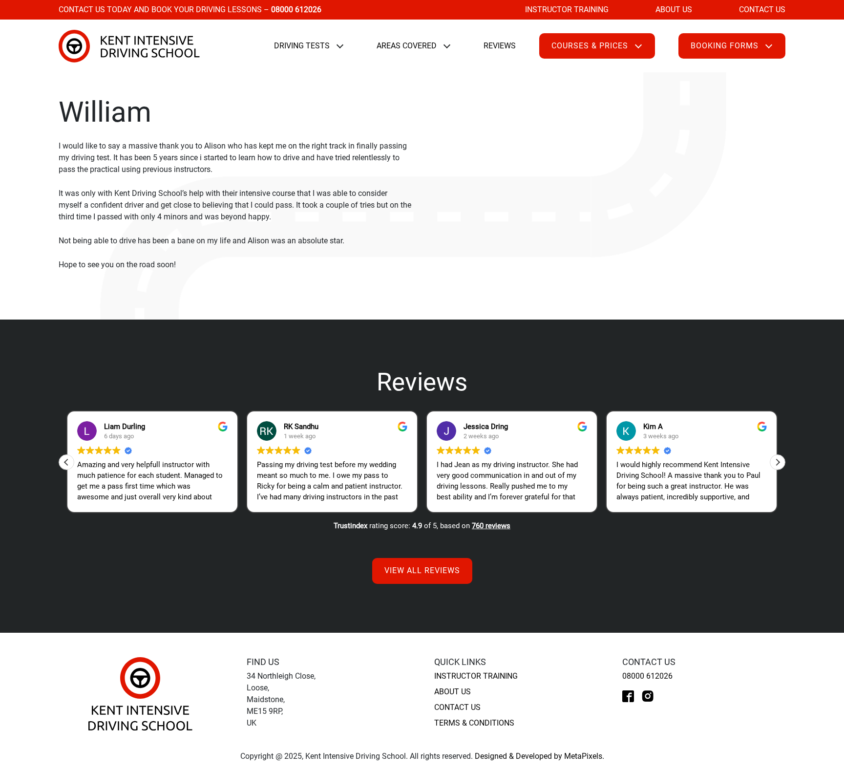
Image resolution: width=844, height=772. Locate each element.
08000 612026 (647, 676)
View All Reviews (422, 570)
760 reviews (491, 525)
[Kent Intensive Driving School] (140, 693)
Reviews (500, 45)
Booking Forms (725, 45)
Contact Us (762, 9)
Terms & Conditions (474, 723)
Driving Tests (302, 45)
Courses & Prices (589, 45)
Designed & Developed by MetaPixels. (539, 756)
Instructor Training (567, 9)
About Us (673, 9)
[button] (777, 462)
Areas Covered (407, 45)
